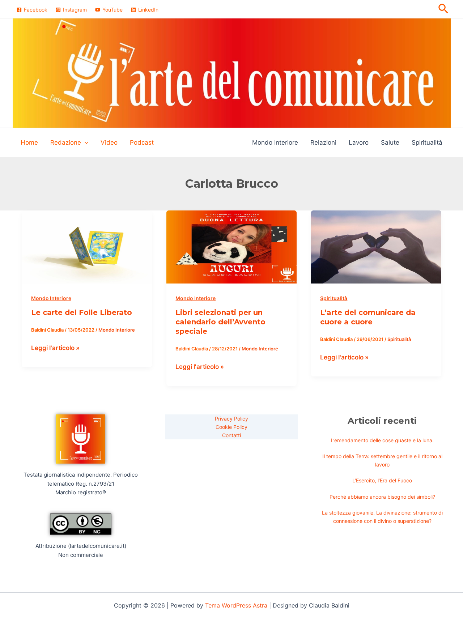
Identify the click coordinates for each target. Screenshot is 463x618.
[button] (443, 9)
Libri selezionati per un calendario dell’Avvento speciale (220, 322)
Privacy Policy (231, 418)
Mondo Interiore (275, 142)
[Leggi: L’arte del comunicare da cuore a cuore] (376, 246)
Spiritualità (427, 142)
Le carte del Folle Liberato (81, 312)
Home (29, 142)
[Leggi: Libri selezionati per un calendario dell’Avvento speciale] (231, 246)
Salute (390, 142)
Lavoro (359, 142)
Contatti (231, 435)
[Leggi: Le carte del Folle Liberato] (87, 246)
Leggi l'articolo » (55, 347)
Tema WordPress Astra (236, 605)
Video (109, 142)
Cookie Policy (231, 427)
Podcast (142, 142)
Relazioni (323, 142)
